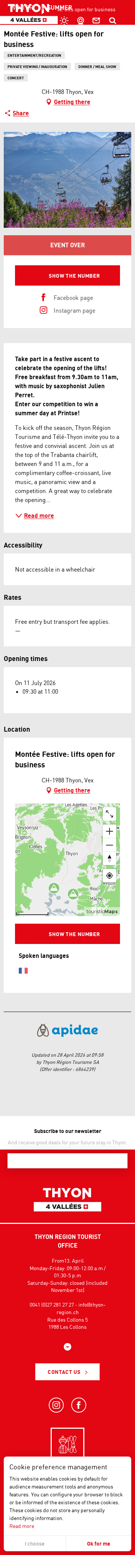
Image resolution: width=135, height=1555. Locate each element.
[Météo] (63, 20)
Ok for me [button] (98, 1543)
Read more (21, 1526)
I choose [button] (35, 1543)
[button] (112, 20)
